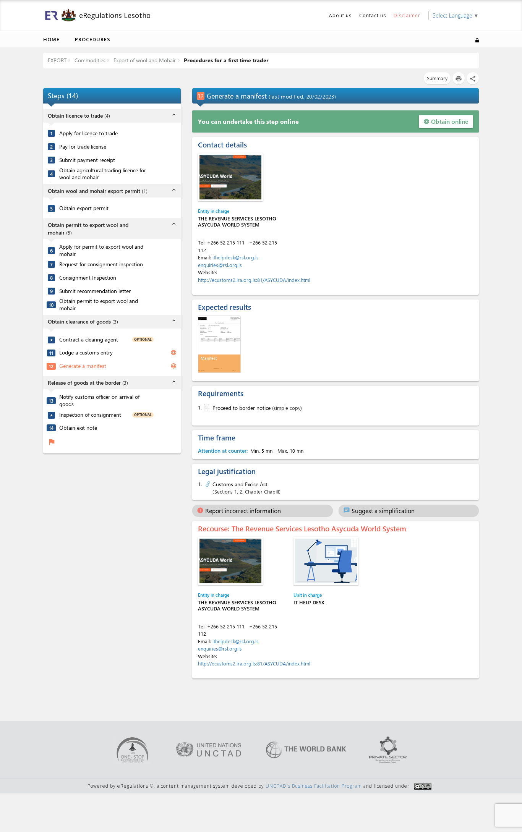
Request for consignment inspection (101, 264)
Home (51, 39)
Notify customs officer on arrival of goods (99, 400)
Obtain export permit (84, 208)
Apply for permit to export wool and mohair (101, 250)
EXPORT (57, 60)
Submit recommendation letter (95, 291)
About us (340, 15)
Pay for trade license (82, 146)
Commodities (89, 60)
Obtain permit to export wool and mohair (98, 305)
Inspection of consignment (90, 414)
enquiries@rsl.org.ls (220, 265)
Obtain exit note (78, 427)
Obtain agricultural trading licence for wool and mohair (102, 174)
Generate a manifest (82, 366)
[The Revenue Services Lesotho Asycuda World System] (230, 177)
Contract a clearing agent (88, 339)
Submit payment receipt (87, 160)
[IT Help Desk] (325, 561)
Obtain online (446, 121)
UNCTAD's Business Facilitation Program (314, 786)
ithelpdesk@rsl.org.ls (235, 257)
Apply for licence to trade (88, 133)
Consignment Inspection (87, 277)
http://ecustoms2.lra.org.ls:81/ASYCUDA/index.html (254, 280)
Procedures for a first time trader (225, 60)
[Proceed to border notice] (206, 407)
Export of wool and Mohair (144, 60)
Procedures (92, 39)
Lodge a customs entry (86, 352)
